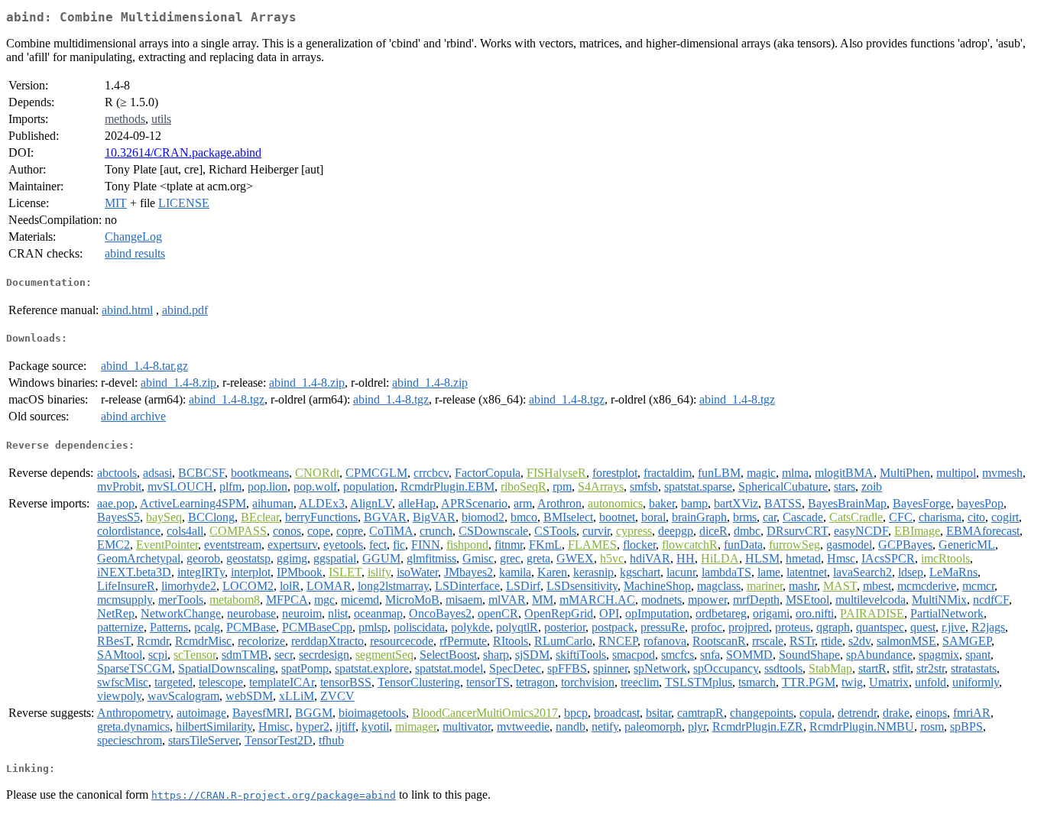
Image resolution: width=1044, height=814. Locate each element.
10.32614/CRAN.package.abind (183, 152)
